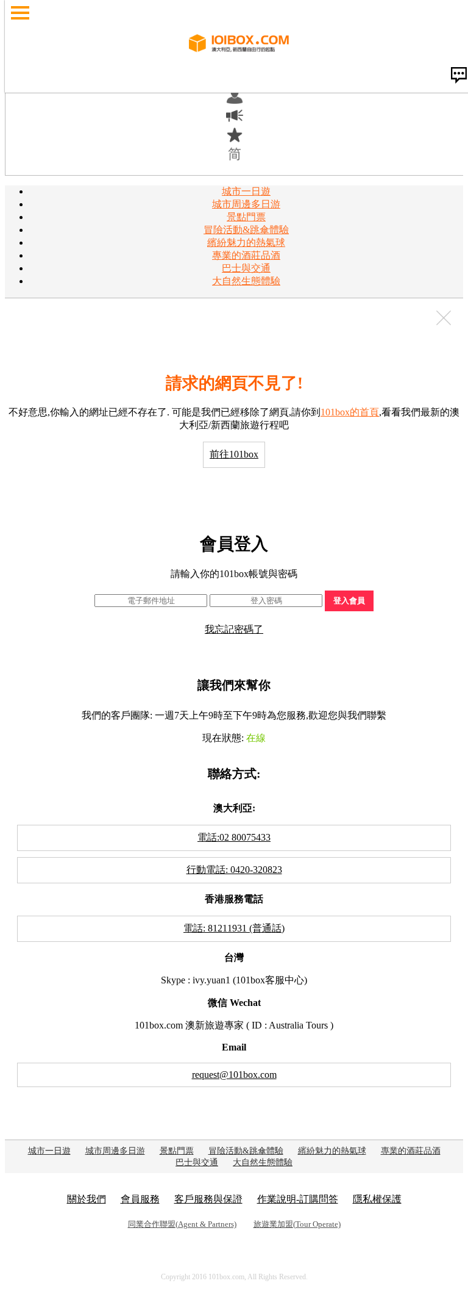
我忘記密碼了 (234, 629)
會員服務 (140, 1199)
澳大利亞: (234, 808)
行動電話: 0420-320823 (234, 869)
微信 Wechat (234, 1002)
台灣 (234, 957)
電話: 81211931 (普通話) (234, 928)
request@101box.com (234, 1074)
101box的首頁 (350, 412)
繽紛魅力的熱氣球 (246, 242)
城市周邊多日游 (246, 204)
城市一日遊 (246, 191)
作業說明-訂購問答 (297, 1199)
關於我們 (86, 1199)
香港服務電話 (234, 899)
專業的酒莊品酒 (246, 255)
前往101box (234, 454)
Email (234, 1047)
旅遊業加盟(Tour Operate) (297, 1224)
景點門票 (246, 217)
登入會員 (349, 600)
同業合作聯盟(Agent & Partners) (182, 1224)
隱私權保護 (377, 1199)
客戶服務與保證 (208, 1199)
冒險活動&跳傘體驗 (246, 229)
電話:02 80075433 (234, 837)
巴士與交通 (246, 268)
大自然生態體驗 (246, 281)
